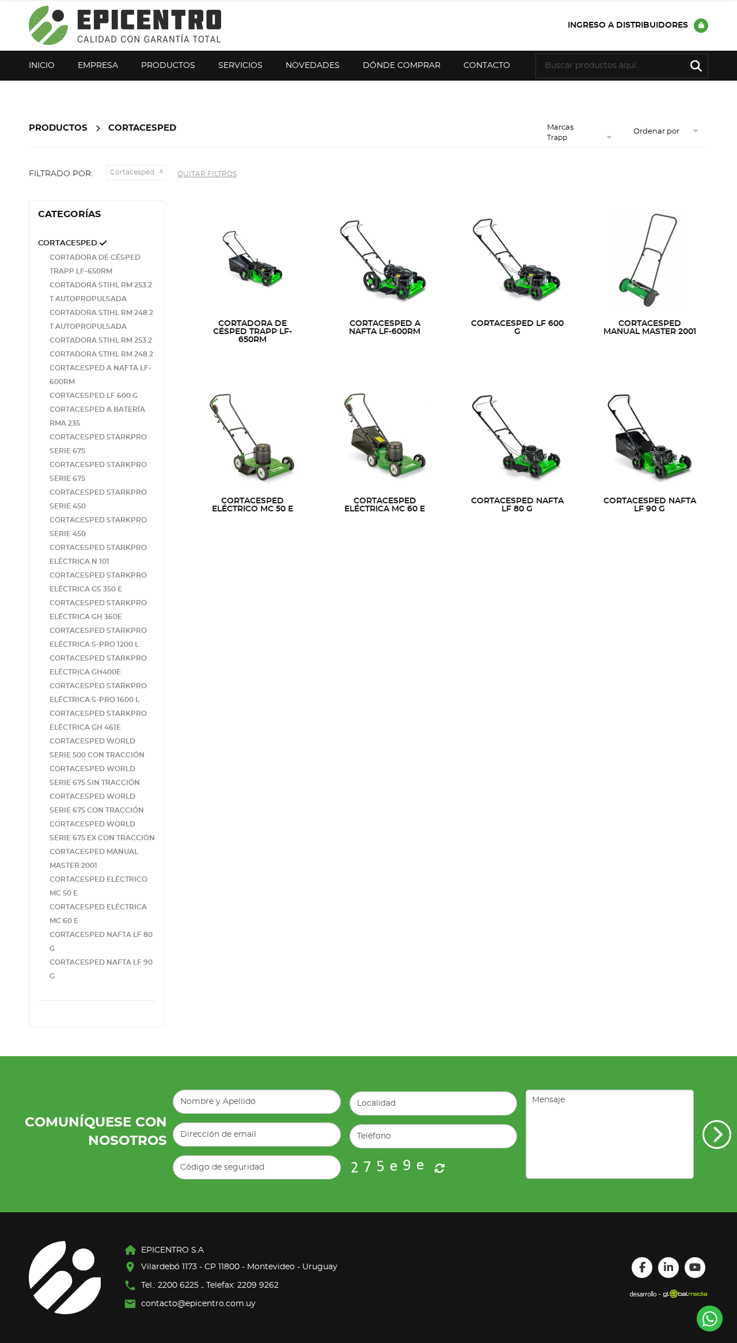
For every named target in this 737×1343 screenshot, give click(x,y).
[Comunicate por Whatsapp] (710, 1318)
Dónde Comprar (401, 66)
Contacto (487, 66)
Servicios (240, 66)
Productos (168, 66)
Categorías (69, 214)
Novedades (313, 66)
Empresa (98, 66)
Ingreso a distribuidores (628, 25)
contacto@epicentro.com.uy (198, 1304)
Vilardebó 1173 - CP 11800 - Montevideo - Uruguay (239, 1267)
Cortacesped (142, 128)
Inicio (42, 66)
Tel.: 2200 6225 (170, 1285)
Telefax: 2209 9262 (242, 1285)
